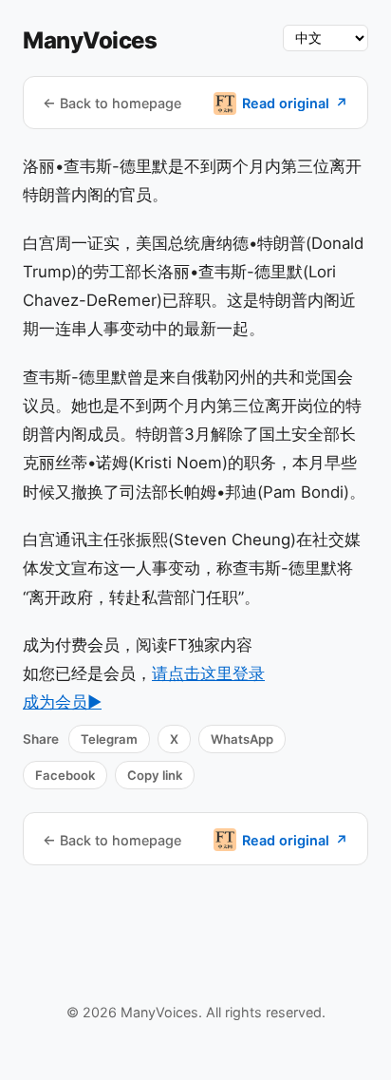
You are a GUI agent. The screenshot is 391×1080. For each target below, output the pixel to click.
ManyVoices (90, 40)
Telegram (109, 739)
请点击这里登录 (208, 673)
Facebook (65, 775)
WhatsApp (242, 739)
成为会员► (62, 701)
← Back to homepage (112, 103)
